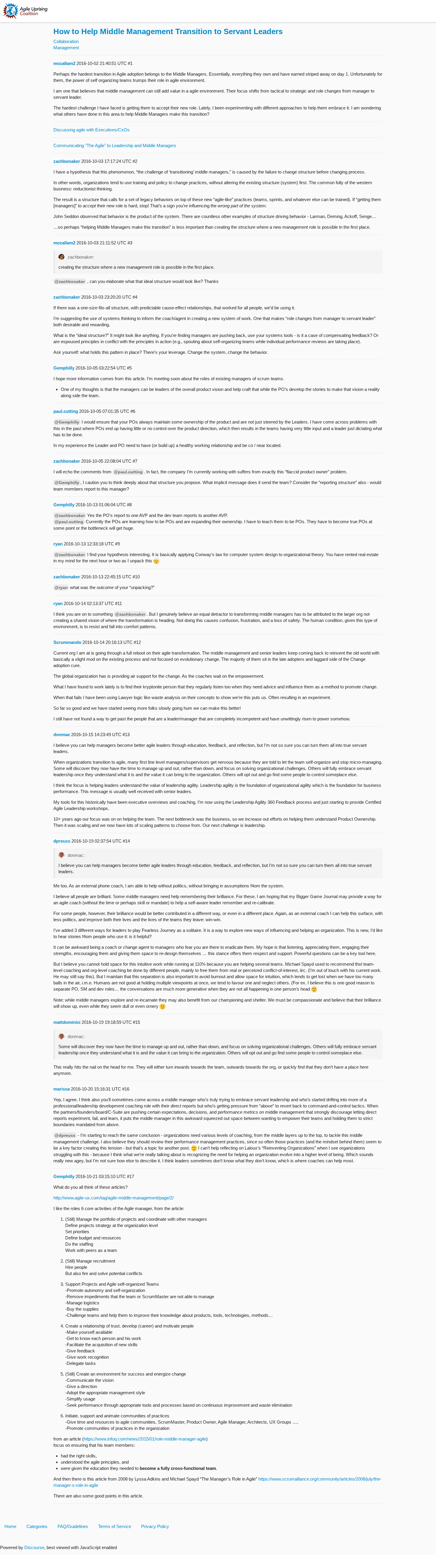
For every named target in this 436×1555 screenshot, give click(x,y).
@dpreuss (65, 1135)
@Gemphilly (67, 422)
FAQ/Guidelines (73, 1526)
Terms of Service (114, 1526)
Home (10, 1526)
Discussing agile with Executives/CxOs (91, 129)
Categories (36, 1526)
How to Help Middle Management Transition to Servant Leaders (168, 31)
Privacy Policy (155, 1526)
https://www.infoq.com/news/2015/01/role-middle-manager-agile (145, 1438)
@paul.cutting (128, 471)
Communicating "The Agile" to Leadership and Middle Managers (114, 145)
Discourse (34, 1547)
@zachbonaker (70, 281)
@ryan (61, 587)
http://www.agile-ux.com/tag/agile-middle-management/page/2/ (113, 1197)
